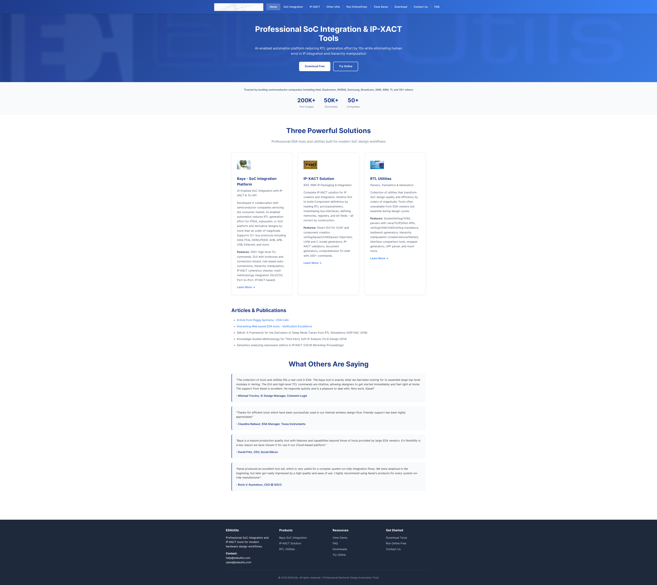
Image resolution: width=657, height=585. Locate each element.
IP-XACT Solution (290, 543)
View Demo (381, 6)
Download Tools (396, 537)
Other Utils (333, 6)
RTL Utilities (287, 549)
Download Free (315, 66)
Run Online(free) (356, 6)
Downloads (340, 549)
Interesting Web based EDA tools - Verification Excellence (274, 326)
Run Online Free (396, 543)
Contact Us (421, 6)
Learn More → (246, 287)
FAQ (437, 6)
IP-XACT (315, 6)
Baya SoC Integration (293, 537)
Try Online (345, 66)
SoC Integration (293, 6)
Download (401, 6)
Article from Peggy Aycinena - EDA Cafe (263, 320)
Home (273, 6)
